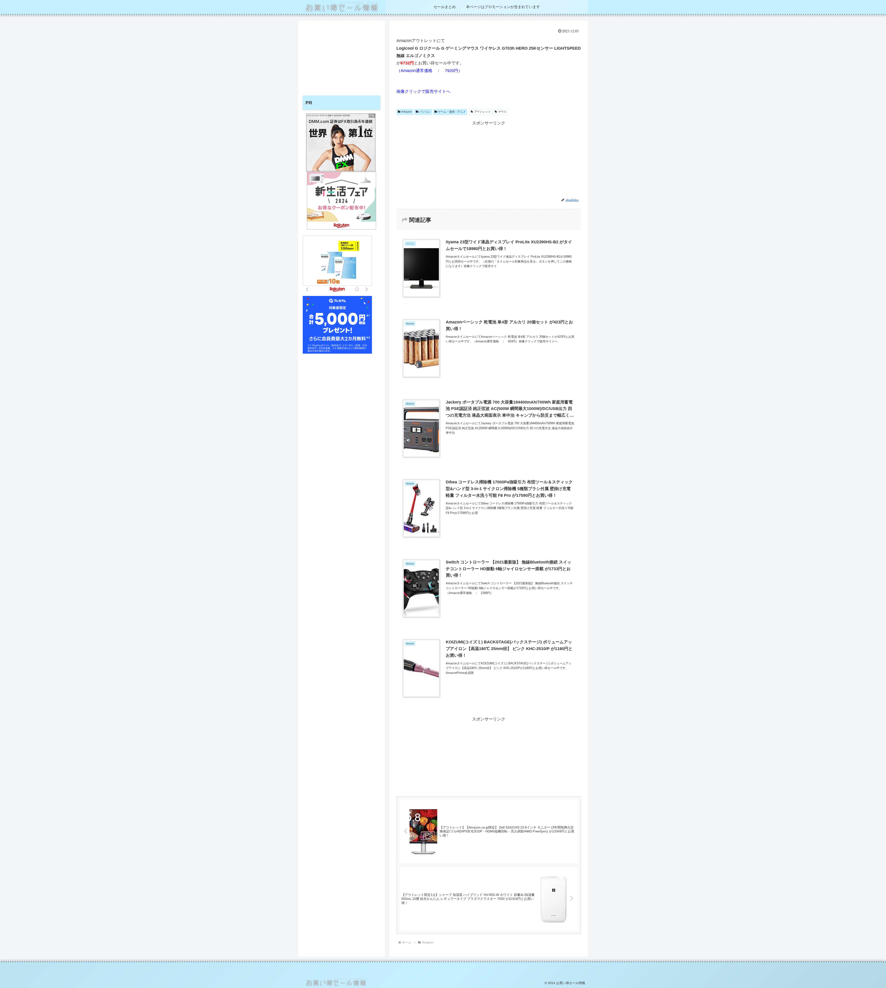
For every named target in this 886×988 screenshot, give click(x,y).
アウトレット (482, 111)
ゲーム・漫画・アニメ (452, 111)
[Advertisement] (488, 159)
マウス (502, 111)
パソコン (425, 111)
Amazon (406, 111)
